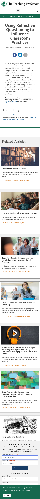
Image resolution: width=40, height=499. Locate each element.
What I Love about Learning (14, 168)
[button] (18, 10)
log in (7, 102)
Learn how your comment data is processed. (19, 118)
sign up (14, 102)
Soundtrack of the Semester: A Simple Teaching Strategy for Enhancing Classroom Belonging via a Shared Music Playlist (19, 350)
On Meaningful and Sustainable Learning (19, 213)
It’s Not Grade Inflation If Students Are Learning (19, 304)
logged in (15, 114)
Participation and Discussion (17, 16)
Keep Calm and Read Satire (13, 437)
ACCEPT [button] (7, 495)
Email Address (6, 476)
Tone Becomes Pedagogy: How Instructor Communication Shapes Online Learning (17, 394)
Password (5, 482)
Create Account (20, 468)
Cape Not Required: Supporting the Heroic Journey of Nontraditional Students (17, 260)
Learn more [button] (26, 490)
